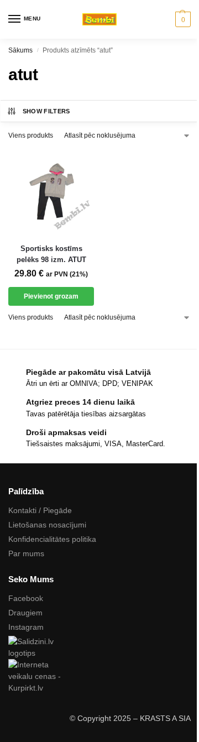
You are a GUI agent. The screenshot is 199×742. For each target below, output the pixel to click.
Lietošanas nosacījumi (47, 524)
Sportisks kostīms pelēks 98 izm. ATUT (51, 254)
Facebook (25, 598)
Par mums (26, 553)
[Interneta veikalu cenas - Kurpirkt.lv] (99, 676)
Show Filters (46, 111)
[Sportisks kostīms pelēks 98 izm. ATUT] (51, 191)
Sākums (20, 50)
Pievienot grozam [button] (51, 296)
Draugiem (25, 612)
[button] (181, 19)
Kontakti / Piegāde (40, 510)
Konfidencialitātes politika (52, 539)
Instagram (26, 627)
